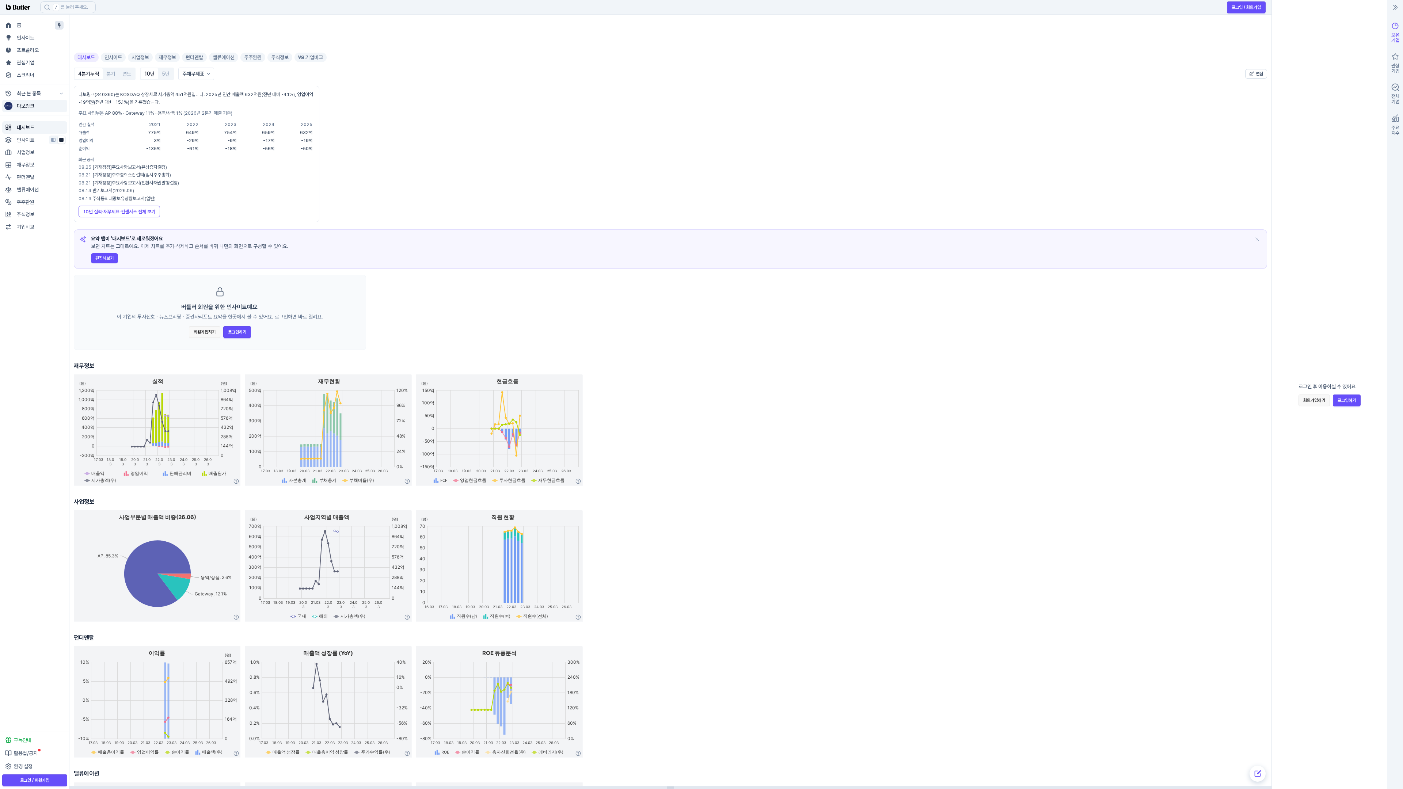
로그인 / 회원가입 (1246, 7)
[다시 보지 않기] (1257, 239)
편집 (1259, 73)
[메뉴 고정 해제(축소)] (59, 25)
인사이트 (113, 57)
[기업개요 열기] (1251, 26)
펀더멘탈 (194, 57)
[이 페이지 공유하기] (1263, 26)
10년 (149, 74)
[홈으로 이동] (20, 7)
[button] (127, 7)
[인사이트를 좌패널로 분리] (53, 140)
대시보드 (86, 57)
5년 (166, 74)
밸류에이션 (224, 57)
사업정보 (140, 57)
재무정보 (167, 57)
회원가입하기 (205, 332)
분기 (110, 74)
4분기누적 (88, 74)
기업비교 (314, 57)
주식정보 (280, 57)
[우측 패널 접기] (1395, 7)
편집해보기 (104, 258)
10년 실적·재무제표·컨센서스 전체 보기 (119, 211)
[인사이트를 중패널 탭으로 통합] (61, 140)
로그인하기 (237, 332)
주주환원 (253, 57)
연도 (126, 74)
